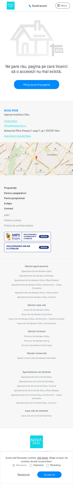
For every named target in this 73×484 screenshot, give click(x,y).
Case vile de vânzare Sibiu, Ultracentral (36, 323)
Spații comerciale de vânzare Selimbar (36, 358)
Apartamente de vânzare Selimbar (36, 275)
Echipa (8, 203)
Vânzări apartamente (36, 266)
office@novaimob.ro (15, 125)
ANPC (7, 215)
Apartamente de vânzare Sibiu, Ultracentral (36, 292)
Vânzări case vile (36, 304)
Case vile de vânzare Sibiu (37, 309)
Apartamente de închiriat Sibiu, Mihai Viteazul (36, 390)
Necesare (21, 465)
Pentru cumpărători (15, 193)
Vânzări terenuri (36, 331)
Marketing (55, 465)
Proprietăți (10, 187)
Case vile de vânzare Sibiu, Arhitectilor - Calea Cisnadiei (36, 318)
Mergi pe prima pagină (36, 84)
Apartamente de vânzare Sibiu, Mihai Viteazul (36, 280)
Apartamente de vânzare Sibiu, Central (36, 297)
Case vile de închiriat (36, 410)
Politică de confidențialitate (18, 225)
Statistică (38, 465)
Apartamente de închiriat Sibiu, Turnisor (36, 402)
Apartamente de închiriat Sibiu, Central (36, 385)
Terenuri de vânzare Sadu (36, 336)
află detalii (42, 457)
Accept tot (49, 474)
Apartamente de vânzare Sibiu (37, 271)
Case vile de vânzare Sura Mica (36, 314)
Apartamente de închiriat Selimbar (36, 381)
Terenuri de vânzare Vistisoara (36, 345)
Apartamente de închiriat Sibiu (36, 376)
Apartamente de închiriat (36, 371)
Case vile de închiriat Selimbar (36, 415)
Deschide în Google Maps (17, 135)
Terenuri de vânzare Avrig (36, 340)
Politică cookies (12, 220)
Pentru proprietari (14, 198)
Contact (8, 208)
